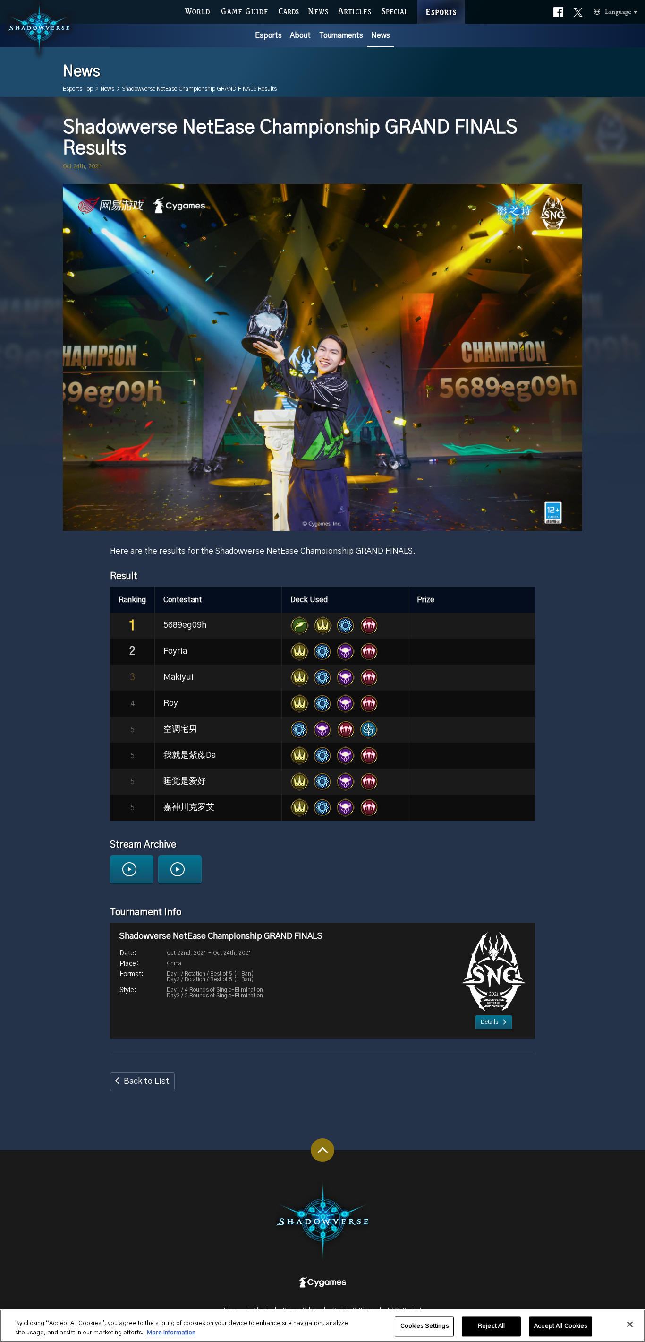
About (300, 35)
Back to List (147, 1081)
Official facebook (558, 10)
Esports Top (78, 89)
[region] (322, 1325)
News (380, 35)
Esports (268, 35)
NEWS (318, 10)
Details (489, 1022)
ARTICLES (355, 10)
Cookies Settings (424, 1327)
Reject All (491, 1327)
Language (603, 11)
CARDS (288, 10)
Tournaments (341, 35)
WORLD (197, 10)
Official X (578, 10)
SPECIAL (394, 10)
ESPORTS (441, 2)
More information (171, 1332)
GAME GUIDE (244, 10)
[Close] (630, 1324)
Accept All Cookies (560, 1327)
